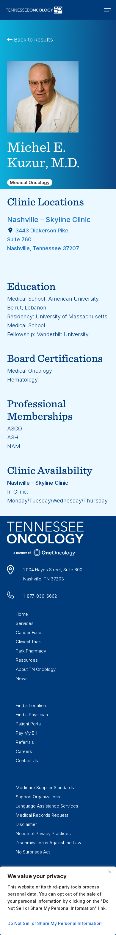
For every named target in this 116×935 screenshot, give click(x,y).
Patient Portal (29, 724)
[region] (58, 901)
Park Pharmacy (31, 651)
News (22, 678)
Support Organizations (38, 797)
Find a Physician (32, 714)
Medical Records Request (42, 815)
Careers (24, 751)
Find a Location (31, 705)
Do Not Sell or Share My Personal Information (54, 923)
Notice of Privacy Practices (43, 833)
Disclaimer (26, 824)
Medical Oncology (30, 182)
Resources (27, 660)
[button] (107, 10)
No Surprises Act (33, 852)
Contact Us (27, 760)
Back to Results (32, 39)
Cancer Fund (28, 632)
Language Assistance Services (47, 806)
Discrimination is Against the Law (48, 842)
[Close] (109, 871)
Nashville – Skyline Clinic (49, 219)
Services (25, 623)
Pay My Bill (26, 733)
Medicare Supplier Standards (45, 787)
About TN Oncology (36, 669)
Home (22, 614)
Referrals (25, 742)
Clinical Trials (29, 641)
